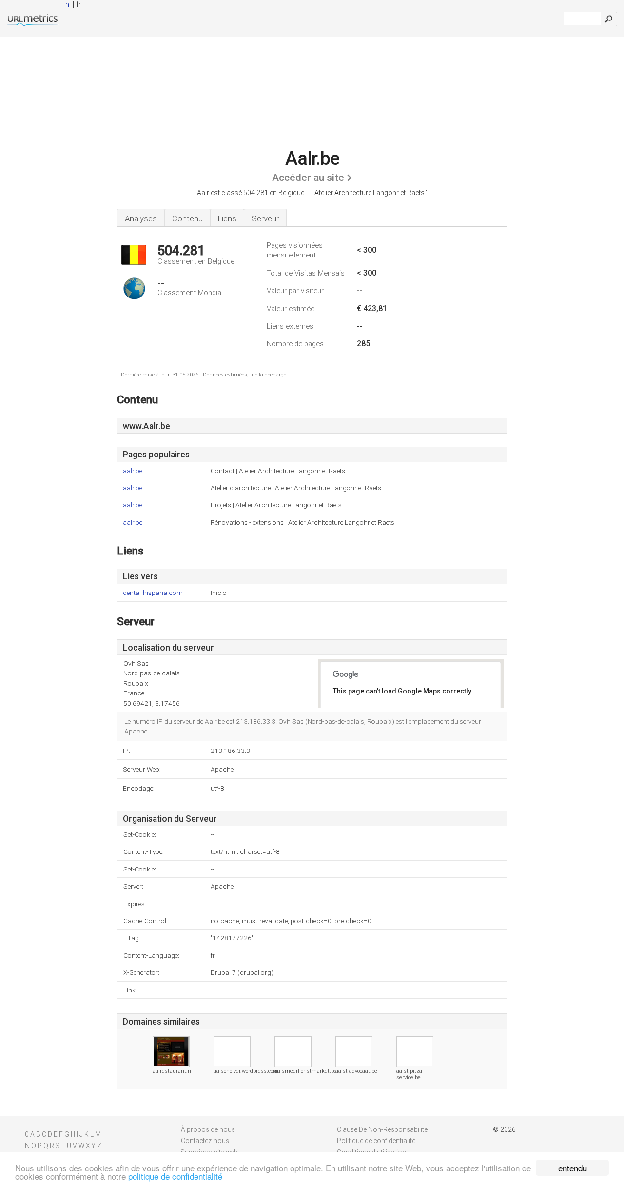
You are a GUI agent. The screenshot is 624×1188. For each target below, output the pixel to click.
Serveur (265, 218)
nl (68, 4)
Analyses (141, 218)
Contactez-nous (205, 1141)
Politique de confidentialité (376, 1141)
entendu (572, 1168)
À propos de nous (208, 1129)
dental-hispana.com (153, 592)
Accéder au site (308, 177)
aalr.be (132, 471)
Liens (227, 218)
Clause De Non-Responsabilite (382, 1129)
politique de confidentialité (175, 1176)
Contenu (187, 218)
